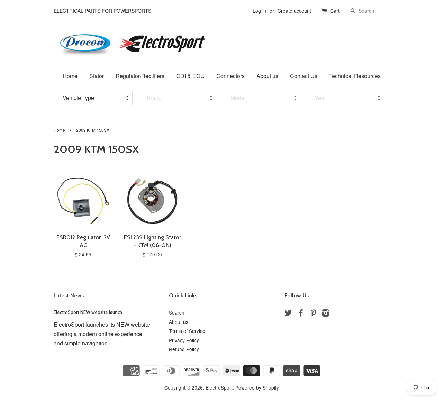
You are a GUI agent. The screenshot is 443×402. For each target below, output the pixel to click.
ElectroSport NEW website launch (88, 312)
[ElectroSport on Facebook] (301, 313)
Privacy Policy (184, 340)
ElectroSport (219, 387)
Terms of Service (187, 330)
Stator (96, 76)
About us (267, 76)
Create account (294, 10)
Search (176, 312)
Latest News (69, 295)
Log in (259, 10)
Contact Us (303, 76)
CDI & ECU (190, 76)
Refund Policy (184, 349)
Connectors (230, 76)
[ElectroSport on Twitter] (288, 313)
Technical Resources (355, 76)
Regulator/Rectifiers (140, 76)
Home (70, 76)
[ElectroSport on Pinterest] (313, 313)
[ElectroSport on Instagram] (325, 313)
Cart (335, 10)
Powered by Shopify (257, 387)
